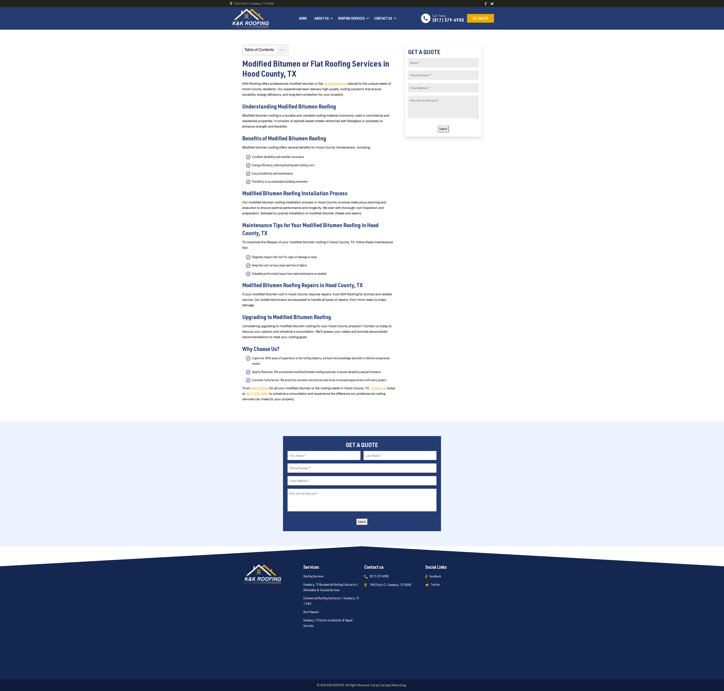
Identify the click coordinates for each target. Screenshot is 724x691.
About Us (321, 18)
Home (303, 18)
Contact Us (383, 18)
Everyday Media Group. (393, 685)
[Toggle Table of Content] (280, 50)
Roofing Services (351, 18)
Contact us (379, 388)
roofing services (335, 83)
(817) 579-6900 (448, 18)
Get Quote (480, 18)
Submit (443, 129)
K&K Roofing (259, 388)
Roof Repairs (311, 612)
